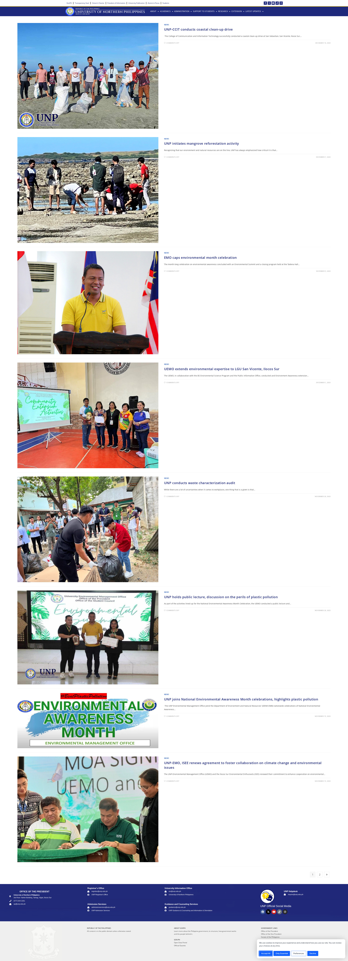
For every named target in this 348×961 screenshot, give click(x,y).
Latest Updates (253, 11)
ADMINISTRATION (181, 11)
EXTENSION (237, 11)
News (166, 25)
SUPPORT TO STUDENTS (204, 11)
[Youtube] (273, 3)
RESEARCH (223, 11)
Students (165, 3)
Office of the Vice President (271, 934)
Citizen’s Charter (98, 3)
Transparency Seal (82, 3)
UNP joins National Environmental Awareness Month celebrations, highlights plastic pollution (241, 699)
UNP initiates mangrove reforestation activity (201, 143)
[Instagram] (281, 3)
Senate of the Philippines (270, 937)
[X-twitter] (269, 3)
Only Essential (282, 953)
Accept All (265, 953)
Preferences (298, 953)
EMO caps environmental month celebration (200, 257)
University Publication (136, 3)
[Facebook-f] (265, 3)
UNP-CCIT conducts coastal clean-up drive (198, 29)
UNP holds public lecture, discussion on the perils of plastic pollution (221, 597)
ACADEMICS (165, 11)
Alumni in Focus (153, 3)
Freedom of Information (116, 3)
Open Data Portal (180, 942)
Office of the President (269, 931)
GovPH (69, 3)
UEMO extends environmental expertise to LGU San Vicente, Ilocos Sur (221, 369)
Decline (313, 953)
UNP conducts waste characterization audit (199, 483)
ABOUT (153, 11)
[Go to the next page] (327, 874)
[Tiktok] (277, 3)
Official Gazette (180, 945)
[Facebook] (262, 911)
